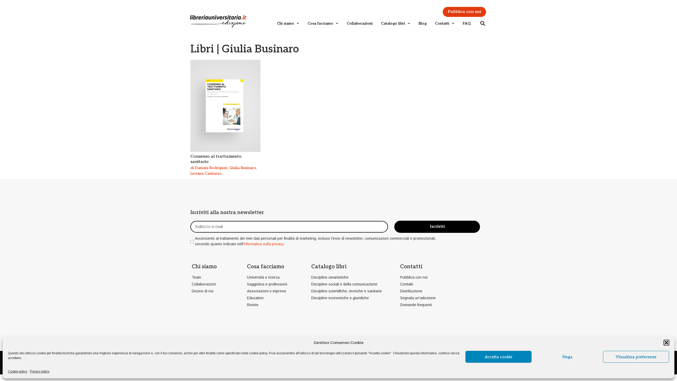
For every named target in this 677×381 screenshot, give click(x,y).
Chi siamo (285, 23)
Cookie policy (17, 371)
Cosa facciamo (320, 23)
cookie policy (258, 353)
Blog (423, 23)
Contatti (442, 23)
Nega (567, 357)
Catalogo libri (393, 23)
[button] (666, 342)
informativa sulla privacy (263, 244)
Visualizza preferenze (636, 357)
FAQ (467, 23)
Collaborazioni (360, 23)
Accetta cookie (498, 357)
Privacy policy (39, 371)
